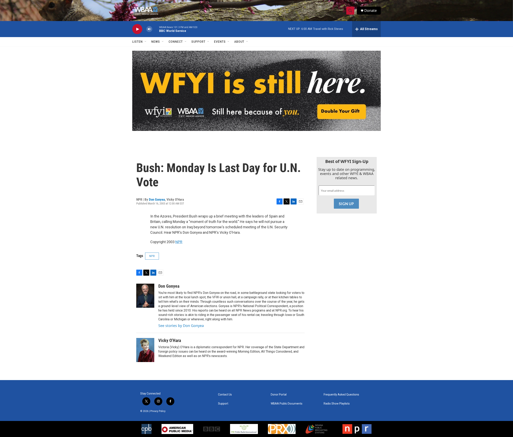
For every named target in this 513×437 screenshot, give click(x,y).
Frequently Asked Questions (341, 394)
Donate (370, 10)
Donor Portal (279, 394)
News (155, 41)
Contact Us (225, 394)
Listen (137, 41)
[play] (137, 29)
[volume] (149, 29)
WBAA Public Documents (286, 403)
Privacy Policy (158, 411)
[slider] (155, 29)
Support (198, 41)
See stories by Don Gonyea (181, 325)
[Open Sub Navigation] (145, 41)
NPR (178, 242)
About (239, 41)
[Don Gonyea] (145, 296)
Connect (176, 41)
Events (220, 41)
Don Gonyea (157, 199)
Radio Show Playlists (337, 403)
